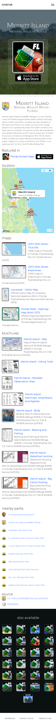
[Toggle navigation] (52, 4)
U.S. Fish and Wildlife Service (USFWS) (27, 598)
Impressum (10, 718)
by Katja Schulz (25, 96)
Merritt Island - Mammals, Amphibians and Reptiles (38, 398)
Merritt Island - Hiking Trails (37, 361)
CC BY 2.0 (49, 96)
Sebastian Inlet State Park (20, 530)
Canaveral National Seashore (21, 514)
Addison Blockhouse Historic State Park (26, 585)
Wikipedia (12, 604)
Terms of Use (45, 718)
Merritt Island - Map (35, 339)
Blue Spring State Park (18, 561)
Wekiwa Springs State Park (20, 554)
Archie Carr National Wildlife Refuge (24, 522)
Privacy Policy (27, 718)
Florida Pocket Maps (22, 156)
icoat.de (7, 5)
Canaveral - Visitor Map (24, 289)
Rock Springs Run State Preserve (23, 569)
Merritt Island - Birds (28, 410)
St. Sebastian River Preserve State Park (26, 538)
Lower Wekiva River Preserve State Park (26, 546)
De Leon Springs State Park (21, 577)
